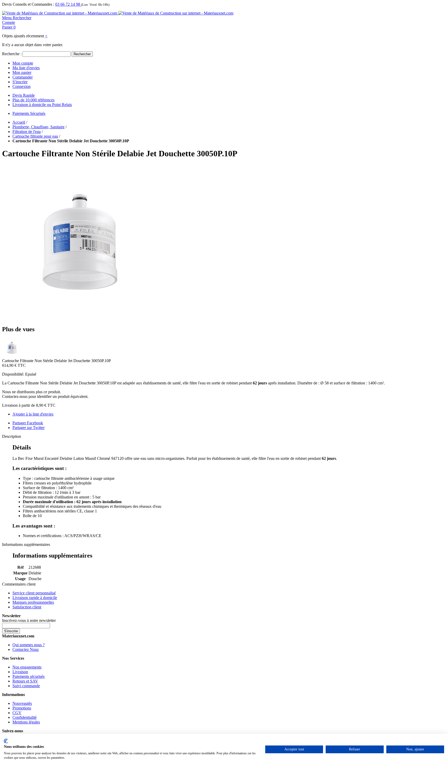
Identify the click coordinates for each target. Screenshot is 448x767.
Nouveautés (22, 703)
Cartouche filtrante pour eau (35, 136)
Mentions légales (26, 722)
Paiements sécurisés (28, 676)
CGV (17, 712)
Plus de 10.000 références (33, 100)
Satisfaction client (26, 607)
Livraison (20, 672)
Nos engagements (26, 667)
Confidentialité (24, 717)
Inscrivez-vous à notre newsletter (29, 620)
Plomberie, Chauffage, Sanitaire (38, 127)
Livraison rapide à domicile (34, 597)
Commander (22, 77)
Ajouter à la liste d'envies (32, 414)
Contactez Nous (25, 649)
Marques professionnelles (33, 602)
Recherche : (12, 54)
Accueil (18, 122)
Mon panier (21, 72)
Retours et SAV (25, 681)
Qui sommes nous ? (28, 645)
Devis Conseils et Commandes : (28, 4)
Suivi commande (26, 686)
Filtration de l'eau (26, 131)
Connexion (21, 86)
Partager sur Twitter (28, 427)
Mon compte (22, 63)
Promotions (21, 708)
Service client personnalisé (34, 593)
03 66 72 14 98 (68, 4)
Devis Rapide (23, 95)
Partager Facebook (27, 423)
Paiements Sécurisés (28, 113)
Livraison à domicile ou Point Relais (42, 104)
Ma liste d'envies (26, 68)
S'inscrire (19, 82)
